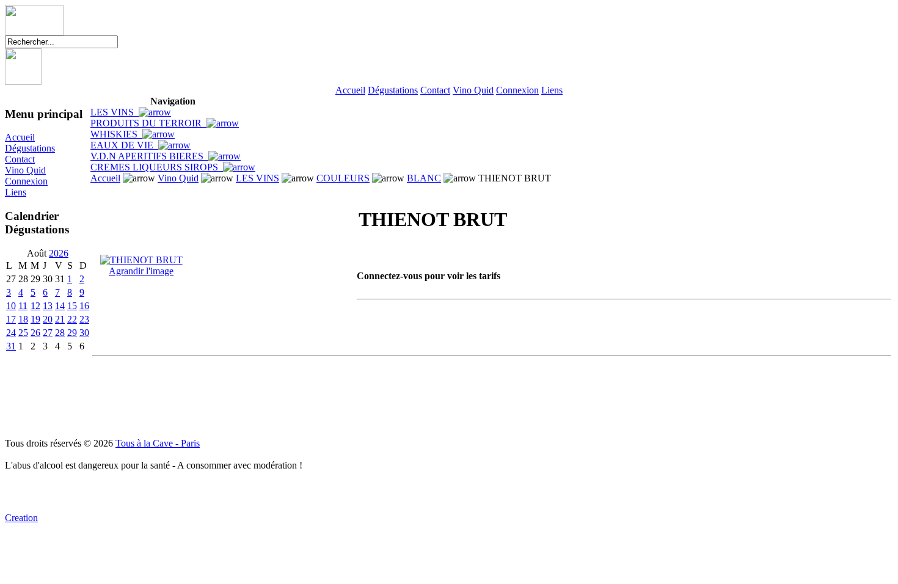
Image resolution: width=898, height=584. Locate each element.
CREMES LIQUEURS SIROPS (156, 167)
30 (84, 332)
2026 (58, 253)
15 (72, 306)
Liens (552, 90)
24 (11, 332)
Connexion (517, 90)
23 (84, 319)
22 (72, 319)
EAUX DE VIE (124, 145)
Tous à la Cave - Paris (157, 443)
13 (48, 306)
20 (48, 319)
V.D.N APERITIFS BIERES (149, 156)
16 (84, 306)
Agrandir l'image (141, 271)
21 (60, 319)
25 (23, 332)
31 (11, 346)
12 (35, 306)
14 (60, 306)
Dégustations (393, 90)
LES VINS (114, 112)
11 (22, 306)
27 (48, 332)
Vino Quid (473, 90)
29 (72, 332)
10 (11, 306)
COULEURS (343, 178)
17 (11, 319)
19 (35, 319)
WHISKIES (116, 134)
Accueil (350, 90)
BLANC (424, 178)
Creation (21, 518)
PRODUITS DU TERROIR (148, 123)
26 (35, 332)
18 (23, 319)
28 (60, 332)
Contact (435, 90)
